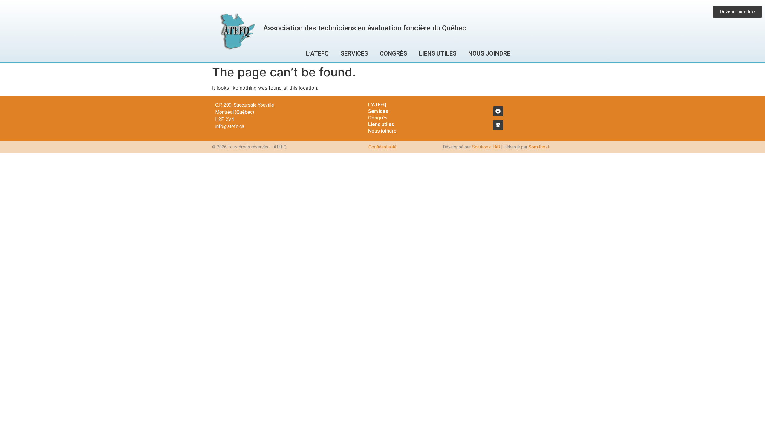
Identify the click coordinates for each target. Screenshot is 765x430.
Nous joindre (489, 53)
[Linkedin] (498, 125)
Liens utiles (437, 53)
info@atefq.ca (229, 126)
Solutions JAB (486, 147)
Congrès (393, 53)
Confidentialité (382, 147)
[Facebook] (498, 111)
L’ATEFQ (317, 53)
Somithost (539, 147)
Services (354, 53)
